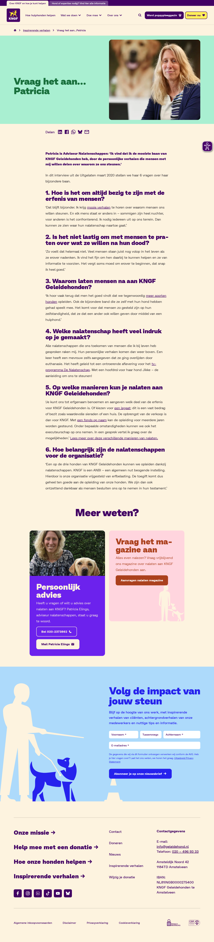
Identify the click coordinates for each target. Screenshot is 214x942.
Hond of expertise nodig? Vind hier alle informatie (78, 3)
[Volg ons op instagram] (28, 893)
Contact (115, 831)
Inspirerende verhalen (36, 30)
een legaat (122, 408)
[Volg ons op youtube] (58, 893)
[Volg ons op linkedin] (38, 893)
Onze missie (31, 832)
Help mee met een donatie (53, 847)
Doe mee (92, 15)
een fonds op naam (92, 420)
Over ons (112, 15)
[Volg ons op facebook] (18, 893)
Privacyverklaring (97, 922)
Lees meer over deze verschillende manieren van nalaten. (114, 438)
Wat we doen (69, 15)
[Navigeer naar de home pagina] (15, 30)
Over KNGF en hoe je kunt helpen (27, 3)
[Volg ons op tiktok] (48, 893)
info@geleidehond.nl (173, 846)
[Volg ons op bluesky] (68, 893)
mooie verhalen (99, 207)
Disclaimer (69, 922)
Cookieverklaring (129, 922)
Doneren (115, 843)
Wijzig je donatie (122, 877)
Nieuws (115, 854)
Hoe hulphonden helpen (40, 15)
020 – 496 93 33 (185, 851)
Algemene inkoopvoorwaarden (33, 922)
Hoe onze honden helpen (50, 861)
